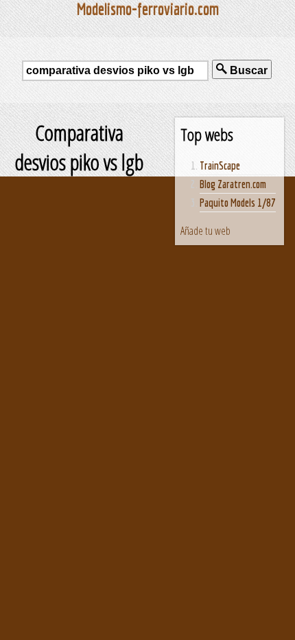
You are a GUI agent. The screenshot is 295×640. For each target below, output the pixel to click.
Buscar (247, 70)
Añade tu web (205, 230)
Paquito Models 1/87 (238, 202)
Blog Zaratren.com (233, 184)
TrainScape (220, 165)
